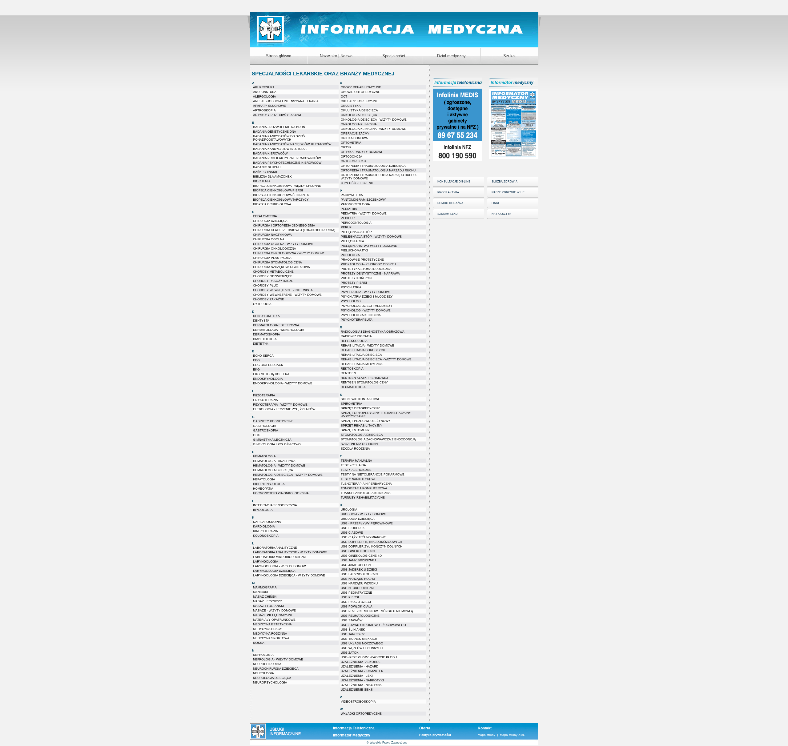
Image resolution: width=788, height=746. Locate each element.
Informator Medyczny (351, 735)
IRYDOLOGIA (263, 509)
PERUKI (346, 227)
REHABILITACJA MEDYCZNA (362, 364)
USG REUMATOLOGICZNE (360, 615)
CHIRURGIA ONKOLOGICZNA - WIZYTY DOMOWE (289, 253)
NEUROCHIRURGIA (267, 664)
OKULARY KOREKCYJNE (359, 101)
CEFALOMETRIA (265, 216)
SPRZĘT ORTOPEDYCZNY (360, 408)
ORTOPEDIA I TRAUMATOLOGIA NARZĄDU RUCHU (378, 170)
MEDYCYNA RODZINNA (270, 633)
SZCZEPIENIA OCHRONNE (360, 444)
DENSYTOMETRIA (266, 316)
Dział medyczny (451, 56)
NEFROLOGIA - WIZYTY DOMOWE (278, 659)
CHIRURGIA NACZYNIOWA (272, 234)
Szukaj (509, 56)
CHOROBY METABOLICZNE (273, 271)
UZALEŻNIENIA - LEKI (357, 675)
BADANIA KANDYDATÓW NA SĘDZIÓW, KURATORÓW (292, 144)
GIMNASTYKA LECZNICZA (272, 439)
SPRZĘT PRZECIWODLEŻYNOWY (365, 421)
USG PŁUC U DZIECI (356, 602)
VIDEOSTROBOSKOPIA (358, 701)
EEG (256, 360)
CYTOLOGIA (262, 304)
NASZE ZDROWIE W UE (508, 192)
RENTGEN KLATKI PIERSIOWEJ (364, 377)
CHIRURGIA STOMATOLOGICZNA (277, 262)
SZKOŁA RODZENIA (355, 448)
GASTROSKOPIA (265, 430)
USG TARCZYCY (353, 634)
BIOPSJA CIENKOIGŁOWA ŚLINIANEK (281, 195)
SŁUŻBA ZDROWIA (504, 181)
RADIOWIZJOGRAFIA (356, 336)
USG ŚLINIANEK (353, 629)
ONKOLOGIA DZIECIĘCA (359, 115)
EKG (256, 369)
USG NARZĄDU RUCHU (358, 578)
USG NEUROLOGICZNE (358, 588)
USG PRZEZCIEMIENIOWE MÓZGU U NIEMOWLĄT (378, 611)
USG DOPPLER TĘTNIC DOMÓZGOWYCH (371, 541)
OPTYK (346, 147)
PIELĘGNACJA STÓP (356, 232)
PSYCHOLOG (351, 301)
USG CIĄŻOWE (352, 532)
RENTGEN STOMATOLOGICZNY (364, 382)
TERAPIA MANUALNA (356, 460)
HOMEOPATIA (263, 488)
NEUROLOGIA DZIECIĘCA (272, 678)
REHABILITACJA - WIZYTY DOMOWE (367, 345)
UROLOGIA (349, 509)
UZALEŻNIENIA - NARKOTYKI (362, 680)
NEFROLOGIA (263, 654)
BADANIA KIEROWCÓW (270, 153)
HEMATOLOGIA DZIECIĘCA (273, 470)
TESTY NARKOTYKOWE (358, 479)
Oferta (424, 728)
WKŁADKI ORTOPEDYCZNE (361, 713)
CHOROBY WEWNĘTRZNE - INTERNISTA (283, 290)
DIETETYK (260, 343)
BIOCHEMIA (262, 181)
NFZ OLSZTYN (502, 213)
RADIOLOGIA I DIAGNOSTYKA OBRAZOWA (372, 331)
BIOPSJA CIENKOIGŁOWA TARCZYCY (281, 199)
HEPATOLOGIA (264, 479)
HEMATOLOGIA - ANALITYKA (274, 461)
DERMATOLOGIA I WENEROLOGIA (278, 329)
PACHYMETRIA (352, 195)
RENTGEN (348, 373)
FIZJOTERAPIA (264, 395)
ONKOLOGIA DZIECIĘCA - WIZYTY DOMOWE (374, 119)
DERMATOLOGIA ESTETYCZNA (276, 325)
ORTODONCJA (351, 156)
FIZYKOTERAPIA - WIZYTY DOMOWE (280, 404)
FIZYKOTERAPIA (265, 400)
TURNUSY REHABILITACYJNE (363, 497)
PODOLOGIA (350, 255)
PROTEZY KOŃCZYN (356, 278)
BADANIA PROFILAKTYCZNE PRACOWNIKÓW (287, 158)
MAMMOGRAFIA (265, 587)
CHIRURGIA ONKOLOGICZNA (274, 248)
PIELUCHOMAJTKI (354, 250)
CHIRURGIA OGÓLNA (268, 239)
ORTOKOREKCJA (354, 161)
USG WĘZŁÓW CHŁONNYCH (362, 648)
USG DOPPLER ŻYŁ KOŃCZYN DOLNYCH (371, 546)
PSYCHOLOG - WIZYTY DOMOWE (366, 310)
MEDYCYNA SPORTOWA (271, 638)
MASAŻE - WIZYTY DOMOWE (274, 610)
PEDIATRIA (349, 209)
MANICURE (261, 592)
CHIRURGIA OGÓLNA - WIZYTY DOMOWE (283, 244)
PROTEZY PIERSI (354, 282)
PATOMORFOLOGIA (355, 204)
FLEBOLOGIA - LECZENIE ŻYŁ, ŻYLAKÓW (284, 409)
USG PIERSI (350, 597)
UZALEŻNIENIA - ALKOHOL (360, 662)
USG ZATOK (350, 652)
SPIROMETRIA (351, 403)
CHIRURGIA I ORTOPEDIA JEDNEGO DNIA (284, 225)
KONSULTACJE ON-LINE (453, 181)
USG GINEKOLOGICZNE (359, 551)
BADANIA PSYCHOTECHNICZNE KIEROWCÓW (287, 162)
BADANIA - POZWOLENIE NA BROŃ (279, 127)
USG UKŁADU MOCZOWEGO (362, 643)
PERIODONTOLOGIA (356, 222)
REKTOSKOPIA (352, 368)
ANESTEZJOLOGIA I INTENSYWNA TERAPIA (286, 101)
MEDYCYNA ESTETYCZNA (272, 624)
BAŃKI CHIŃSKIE (265, 172)
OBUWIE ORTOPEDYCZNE (360, 92)
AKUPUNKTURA (264, 92)
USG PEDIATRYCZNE (356, 592)
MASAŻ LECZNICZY (267, 601)
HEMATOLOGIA (264, 456)
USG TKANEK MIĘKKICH (359, 638)
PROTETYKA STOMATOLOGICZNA (366, 269)
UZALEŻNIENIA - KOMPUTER (362, 671)
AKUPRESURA (264, 87)
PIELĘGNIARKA (352, 241)
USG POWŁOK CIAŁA (356, 606)
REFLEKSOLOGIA (354, 341)
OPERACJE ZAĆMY (355, 133)
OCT (344, 96)
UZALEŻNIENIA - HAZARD (359, 666)
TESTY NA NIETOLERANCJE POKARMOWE (372, 474)
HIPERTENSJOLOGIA (269, 484)
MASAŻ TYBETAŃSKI (268, 606)
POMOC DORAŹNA (450, 203)
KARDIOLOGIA (264, 526)
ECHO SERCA (263, 355)
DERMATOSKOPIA (266, 334)
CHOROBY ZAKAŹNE (268, 299)
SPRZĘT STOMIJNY (355, 430)
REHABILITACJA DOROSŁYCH (363, 350)
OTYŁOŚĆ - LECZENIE (357, 183)
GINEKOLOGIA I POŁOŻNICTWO (277, 444)
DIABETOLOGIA (265, 339)
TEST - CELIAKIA (353, 465)
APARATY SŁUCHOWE (269, 105)
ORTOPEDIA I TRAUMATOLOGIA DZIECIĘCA (373, 165)
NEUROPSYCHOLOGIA (270, 682)
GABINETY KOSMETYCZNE (273, 421)
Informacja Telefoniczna (354, 728)
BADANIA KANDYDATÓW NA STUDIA (280, 148)
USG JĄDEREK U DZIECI (359, 569)
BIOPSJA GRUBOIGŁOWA (272, 204)
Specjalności (393, 56)
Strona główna (278, 56)
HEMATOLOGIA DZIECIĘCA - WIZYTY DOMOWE (288, 474)
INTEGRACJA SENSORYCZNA (275, 505)
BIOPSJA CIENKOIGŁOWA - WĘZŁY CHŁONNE (287, 185)
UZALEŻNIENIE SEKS (357, 689)
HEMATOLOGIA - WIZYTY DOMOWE (279, 465)
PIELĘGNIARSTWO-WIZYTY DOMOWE (369, 245)
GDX (256, 435)
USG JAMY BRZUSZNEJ (358, 560)
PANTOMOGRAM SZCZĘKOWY (363, 199)
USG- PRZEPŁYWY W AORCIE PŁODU (369, 657)
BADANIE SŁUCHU (266, 167)
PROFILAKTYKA (448, 192)
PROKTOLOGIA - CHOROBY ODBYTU (368, 264)
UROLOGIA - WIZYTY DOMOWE (364, 514)
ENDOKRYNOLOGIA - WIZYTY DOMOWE (282, 383)
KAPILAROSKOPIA (267, 521)
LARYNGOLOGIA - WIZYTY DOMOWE (280, 566)
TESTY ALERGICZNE (356, 469)
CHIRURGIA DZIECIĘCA (270, 221)
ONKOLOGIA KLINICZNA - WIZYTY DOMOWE (373, 128)
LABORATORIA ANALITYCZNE (275, 547)
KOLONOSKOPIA (266, 535)
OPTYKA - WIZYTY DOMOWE (362, 152)
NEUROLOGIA (263, 673)
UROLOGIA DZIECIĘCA (358, 518)
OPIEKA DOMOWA (354, 138)
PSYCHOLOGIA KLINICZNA (361, 315)
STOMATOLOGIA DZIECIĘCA (362, 434)
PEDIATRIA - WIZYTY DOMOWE (364, 213)
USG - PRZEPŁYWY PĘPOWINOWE (367, 523)
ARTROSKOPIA (264, 110)
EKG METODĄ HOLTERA (271, 374)
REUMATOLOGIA (353, 387)
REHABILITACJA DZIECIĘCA (361, 354)
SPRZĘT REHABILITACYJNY (361, 425)
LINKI (495, 203)
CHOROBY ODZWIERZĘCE (272, 276)
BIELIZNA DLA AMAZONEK (272, 176)
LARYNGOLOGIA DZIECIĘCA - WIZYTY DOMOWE (289, 575)
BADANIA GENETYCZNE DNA (274, 131)
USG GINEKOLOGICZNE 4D (361, 555)
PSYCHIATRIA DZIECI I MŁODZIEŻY (367, 296)
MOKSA (258, 642)
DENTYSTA (261, 320)
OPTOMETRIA (351, 142)
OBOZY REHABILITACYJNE (361, 87)
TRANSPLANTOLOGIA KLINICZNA (366, 493)
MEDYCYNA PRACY (267, 629)
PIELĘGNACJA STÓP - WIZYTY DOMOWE (371, 236)
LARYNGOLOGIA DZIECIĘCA (274, 570)
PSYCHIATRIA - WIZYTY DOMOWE (366, 292)
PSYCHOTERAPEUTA (356, 319)
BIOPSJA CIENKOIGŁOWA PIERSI (278, 190)
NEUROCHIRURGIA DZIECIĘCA (276, 668)
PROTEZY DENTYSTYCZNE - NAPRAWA (370, 273)
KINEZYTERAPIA (265, 531)
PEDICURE (349, 218)
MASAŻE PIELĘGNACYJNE (273, 615)
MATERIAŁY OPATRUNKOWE (274, 619)
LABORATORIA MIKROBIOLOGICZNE (280, 557)
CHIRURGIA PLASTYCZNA (272, 257)
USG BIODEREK (353, 528)
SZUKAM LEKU (447, 213)
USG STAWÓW (351, 620)
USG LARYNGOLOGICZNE (360, 574)
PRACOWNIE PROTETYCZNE (362, 259)
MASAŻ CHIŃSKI (265, 596)
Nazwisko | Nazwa (336, 56)
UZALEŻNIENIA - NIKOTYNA (361, 685)
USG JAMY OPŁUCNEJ (357, 565)
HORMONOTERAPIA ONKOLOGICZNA (281, 493)
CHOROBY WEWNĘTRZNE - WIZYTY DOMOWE (287, 294)
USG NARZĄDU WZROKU (359, 583)
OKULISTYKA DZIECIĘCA (359, 110)
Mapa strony (486, 734)
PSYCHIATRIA (351, 287)
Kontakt (485, 728)
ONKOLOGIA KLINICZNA (359, 124)
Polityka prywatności (435, 734)
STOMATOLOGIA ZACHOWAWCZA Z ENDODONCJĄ (378, 439)
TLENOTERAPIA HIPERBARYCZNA (366, 483)
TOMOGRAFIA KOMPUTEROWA (364, 488)
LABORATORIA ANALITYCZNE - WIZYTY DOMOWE (290, 552)
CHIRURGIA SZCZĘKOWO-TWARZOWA (281, 267)
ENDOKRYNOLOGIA (268, 378)
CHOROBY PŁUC (265, 285)
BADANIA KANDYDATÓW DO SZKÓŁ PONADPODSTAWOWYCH (279, 137)
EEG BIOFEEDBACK (268, 365)
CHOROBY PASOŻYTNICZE (273, 281)
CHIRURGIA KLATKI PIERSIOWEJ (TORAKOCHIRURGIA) (294, 230)
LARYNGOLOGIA (265, 561)
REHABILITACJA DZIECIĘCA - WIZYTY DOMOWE (376, 359)
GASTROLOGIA (264, 425)
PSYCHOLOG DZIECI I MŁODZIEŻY (366, 305)
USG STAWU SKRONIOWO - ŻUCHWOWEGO (373, 625)
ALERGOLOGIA (264, 96)
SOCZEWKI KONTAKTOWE (360, 399)
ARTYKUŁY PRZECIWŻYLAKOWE (277, 115)
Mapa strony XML (512, 734)
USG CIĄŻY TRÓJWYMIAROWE (364, 537)
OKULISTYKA (351, 105)
